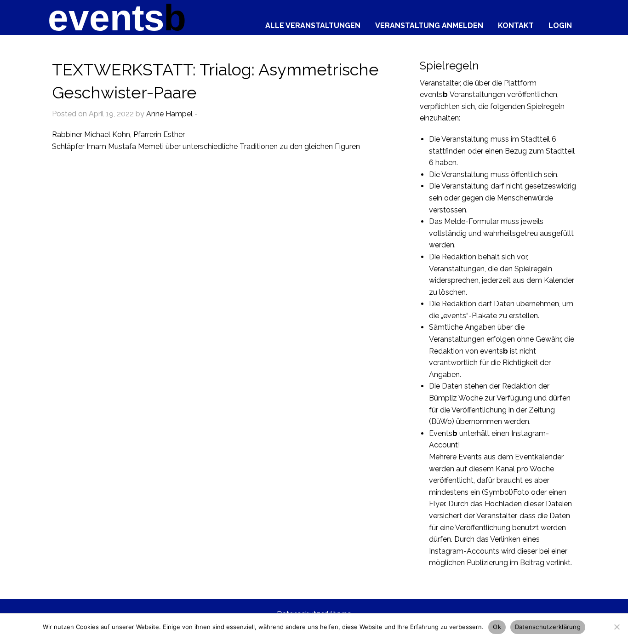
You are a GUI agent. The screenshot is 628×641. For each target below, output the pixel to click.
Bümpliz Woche (456, 398)
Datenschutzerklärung (548, 626)
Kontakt (516, 25)
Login (560, 25)
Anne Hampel (169, 113)
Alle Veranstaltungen (312, 25)
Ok (497, 626)
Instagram (528, 433)
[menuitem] (313, 23)
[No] (616, 626)
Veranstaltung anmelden (429, 25)
